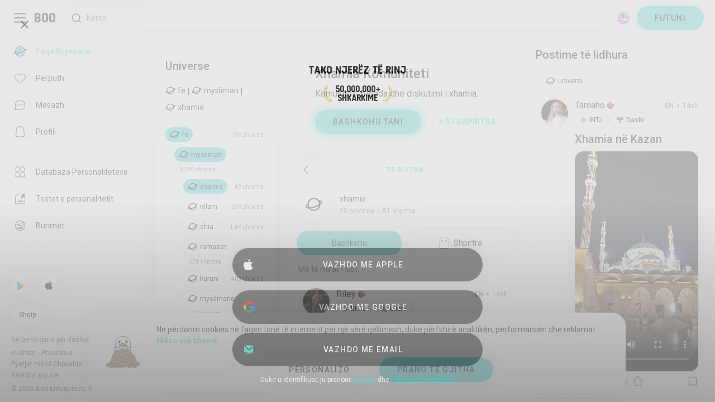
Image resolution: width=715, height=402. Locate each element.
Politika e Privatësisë (423, 380)
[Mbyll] (24, 24)
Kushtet (364, 380)
